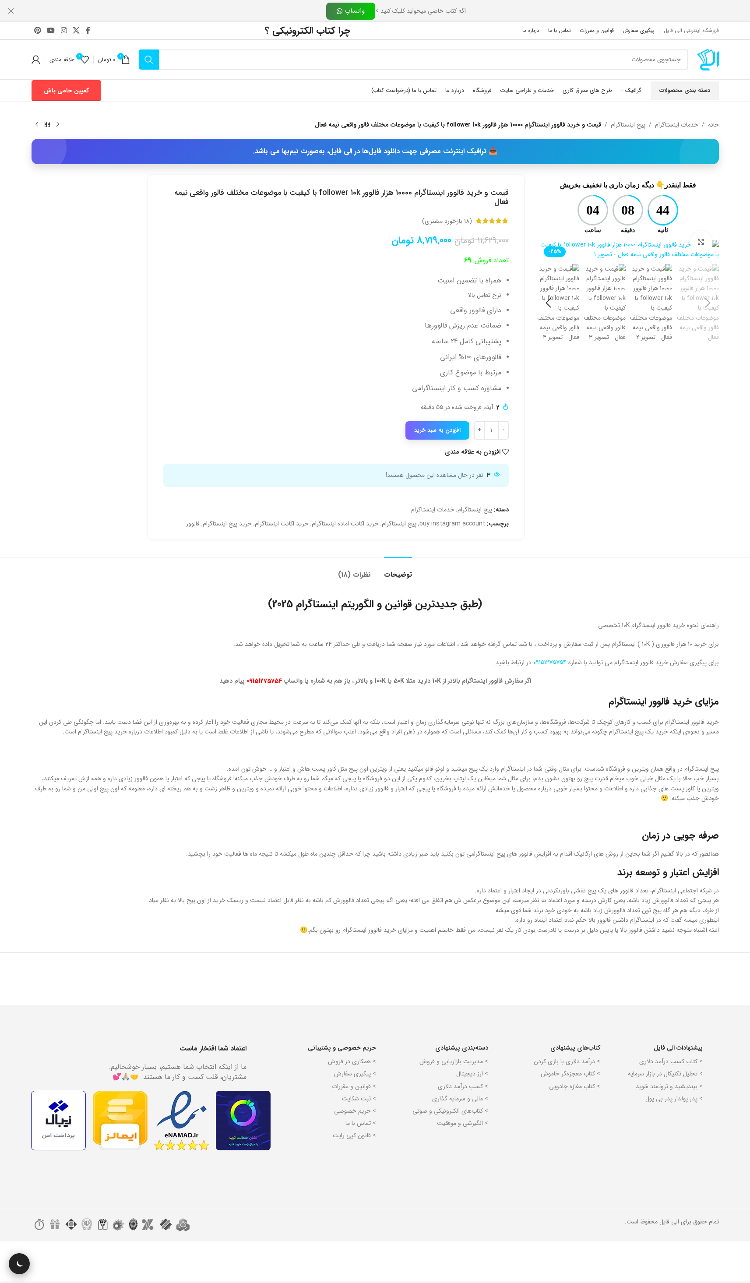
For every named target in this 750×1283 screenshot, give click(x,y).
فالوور (193, 524)
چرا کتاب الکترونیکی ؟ (307, 30)
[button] (708, 303)
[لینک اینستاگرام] (64, 31)
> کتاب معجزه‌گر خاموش (570, 1074)
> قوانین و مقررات (354, 1086)
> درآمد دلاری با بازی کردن (567, 1061)
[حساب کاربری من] (36, 59)
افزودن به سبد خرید (437, 430)
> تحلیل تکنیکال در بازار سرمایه (665, 1074)
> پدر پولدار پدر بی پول (674, 1098)
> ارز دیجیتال (472, 1074)
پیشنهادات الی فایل (678, 1048)
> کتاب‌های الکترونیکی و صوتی (450, 1111)
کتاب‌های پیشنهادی (575, 1048)
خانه (713, 125)
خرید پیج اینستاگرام (227, 524)
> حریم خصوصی (355, 1111)
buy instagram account (452, 524)
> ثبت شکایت (359, 1098)
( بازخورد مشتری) (447, 221)
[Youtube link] (51, 31)
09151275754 (550, 662)
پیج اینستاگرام (628, 125)
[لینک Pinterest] (38, 31)
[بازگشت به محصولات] (47, 125)
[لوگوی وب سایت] (708, 59)
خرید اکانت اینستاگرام (282, 524)
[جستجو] (149, 59)
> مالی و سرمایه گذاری (460, 1098)
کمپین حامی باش (66, 90)
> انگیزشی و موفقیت (462, 1123)
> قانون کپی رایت (354, 1135)
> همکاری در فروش (352, 1061)
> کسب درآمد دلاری (463, 1086)
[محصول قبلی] (58, 125)
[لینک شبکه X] (76, 31)
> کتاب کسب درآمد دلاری (671, 1061)
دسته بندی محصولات (684, 90)
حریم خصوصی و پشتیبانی (342, 1048)
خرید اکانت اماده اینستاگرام (345, 524)
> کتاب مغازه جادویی (574, 1086)
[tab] (398, 570)
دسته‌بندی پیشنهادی (461, 1048)
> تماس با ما (360, 1123)
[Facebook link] (88, 31)
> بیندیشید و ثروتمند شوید (669, 1086)
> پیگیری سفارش (355, 1074)
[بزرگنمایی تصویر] (701, 242)
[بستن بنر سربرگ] (11, 11)
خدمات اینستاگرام (676, 125)
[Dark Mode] (19, 1263)
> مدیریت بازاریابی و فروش (453, 1061)
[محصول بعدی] (37, 125)
